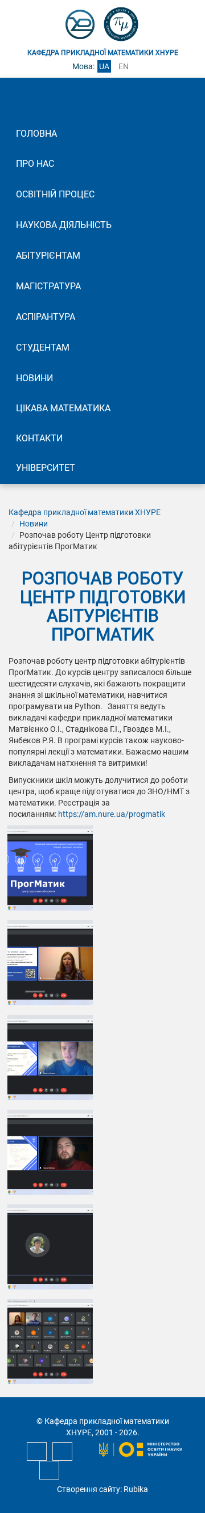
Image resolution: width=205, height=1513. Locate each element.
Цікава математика (63, 408)
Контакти (39, 438)
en (123, 66)
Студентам (42, 347)
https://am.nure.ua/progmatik (111, 814)
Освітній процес (55, 194)
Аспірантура (45, 316)
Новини (34, 378)
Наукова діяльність (64, 225)
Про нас (35, 163)
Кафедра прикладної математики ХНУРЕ (85, 512)
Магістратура (48, 286)
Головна (36, 133)
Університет (45, 467)
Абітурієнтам (48, 255)
